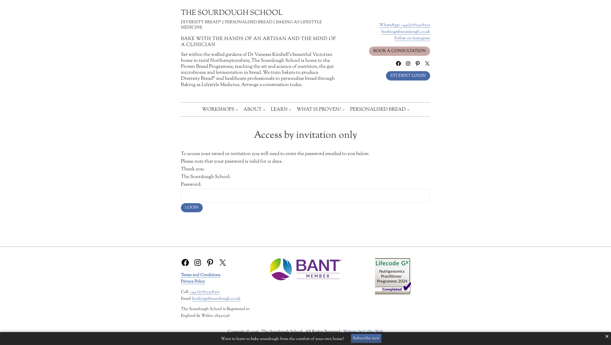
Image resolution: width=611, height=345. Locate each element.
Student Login (408, 76)
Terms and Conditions (200, 275)
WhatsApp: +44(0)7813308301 (404, 25)
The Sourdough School (231, 13)
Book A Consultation (399, 51)
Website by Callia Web (363, 332)
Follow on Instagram (412, 38)
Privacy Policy (193, 281)
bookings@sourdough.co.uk (405, 32)
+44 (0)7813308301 (205, 292)
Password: (191, 184)
